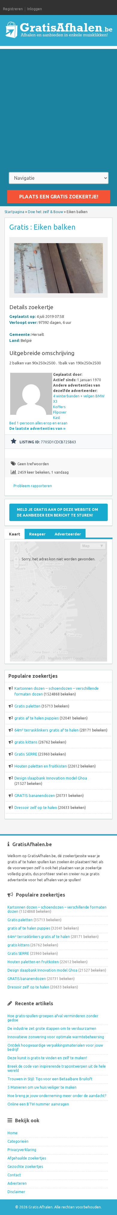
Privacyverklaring (22, 1150)
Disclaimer (16, 1192)
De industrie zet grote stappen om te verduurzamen (52, 1028)
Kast (56, 418)
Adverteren (17, 1183)
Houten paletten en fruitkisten (40, 766)
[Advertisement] (58, 107)
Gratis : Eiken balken (42, 227)
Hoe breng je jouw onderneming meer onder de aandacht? (57, 1096)
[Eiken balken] (58, 295)
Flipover (60, 412)
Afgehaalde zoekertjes (27, 1158)
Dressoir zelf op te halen (35, 807)
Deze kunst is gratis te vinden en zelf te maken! (47, 1058)
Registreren (13, 9)
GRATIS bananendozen (34, 795)
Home (13, 1133)
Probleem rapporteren (33, 486)
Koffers (59, 407)
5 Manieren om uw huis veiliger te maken (42, 1087)
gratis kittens (26, 742)
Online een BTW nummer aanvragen (38, 1104)
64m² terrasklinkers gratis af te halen (46, 730)
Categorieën (18, 1141)
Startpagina (14, 212)
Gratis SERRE (25, 754)
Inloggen (34, 9)
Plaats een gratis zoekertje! (58, 196)
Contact (14, 1175)
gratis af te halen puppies (36, 718)
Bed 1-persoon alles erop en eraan (38, 423)
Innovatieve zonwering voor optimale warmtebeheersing (56, 1037)
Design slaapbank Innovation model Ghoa (50, 778)
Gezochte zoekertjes (25, 1166)
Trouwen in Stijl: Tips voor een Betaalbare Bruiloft (50, 1079)
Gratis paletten (27, 706)
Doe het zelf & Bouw (45, 212)
